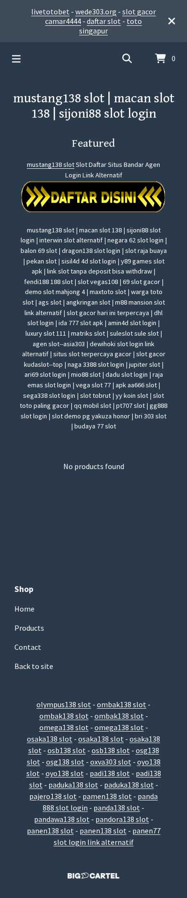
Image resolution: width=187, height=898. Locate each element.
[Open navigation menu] (16, 58)
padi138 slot (110, 773)
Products (29, 628)
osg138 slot (65, 762)
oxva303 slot (110, 762)
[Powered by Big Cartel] (93, 876)
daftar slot (104, 21)
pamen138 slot (107, 796)
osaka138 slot (49, 739)
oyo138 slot (65, 773)
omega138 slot (64, 727)
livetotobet (50, 11)
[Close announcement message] (171, 21)
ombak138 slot (121, 704)
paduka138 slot (73, 784)
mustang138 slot (50, 164)
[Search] (127, 59)
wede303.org (96, 11)
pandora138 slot (122, 819)
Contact (27, 647)
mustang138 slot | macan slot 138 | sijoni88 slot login (94, 106)
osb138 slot (66, 750)
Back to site (33, 666)
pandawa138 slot (62, 819)
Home (24, 608)
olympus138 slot (63, 704)
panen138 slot (50, 830)
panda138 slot (117, 807)
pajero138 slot (53, 796)
